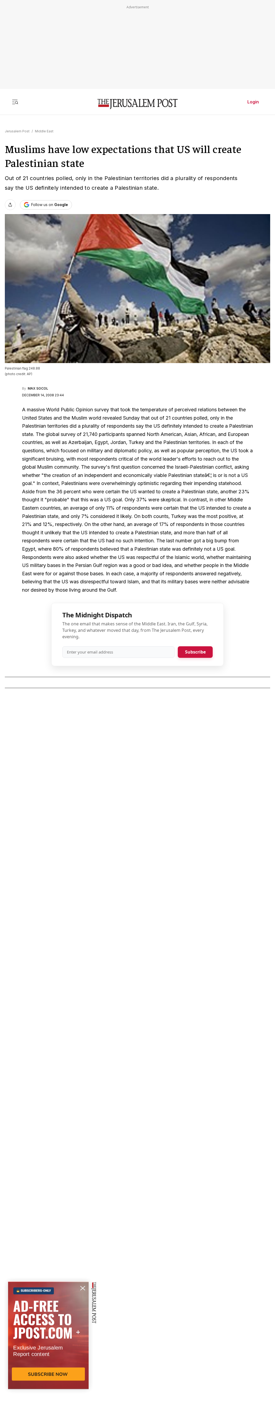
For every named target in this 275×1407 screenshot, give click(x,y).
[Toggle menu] (15, 101)
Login (253, 102)
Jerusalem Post (17, 131)
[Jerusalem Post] (137, 104)
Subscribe (195, 652)
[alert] (48, 1345)
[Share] (10, 204)
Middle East (44, 131)
